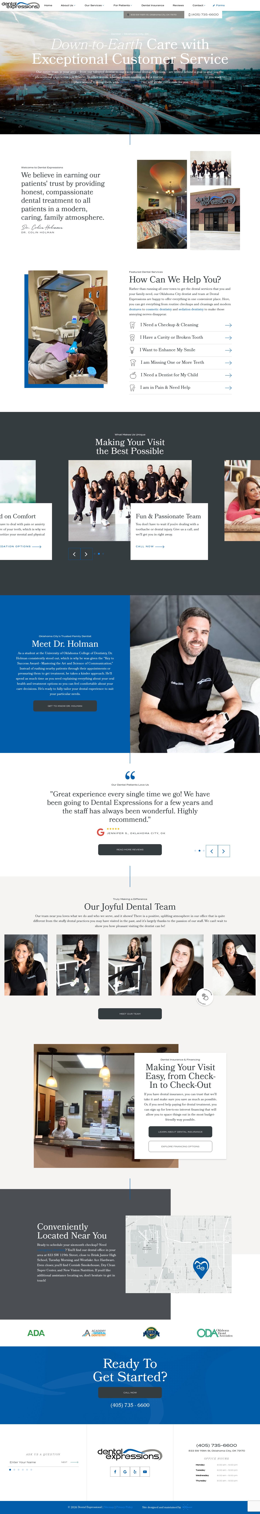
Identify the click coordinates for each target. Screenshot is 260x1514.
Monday (200, 1465)
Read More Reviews (130, 849)
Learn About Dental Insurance (180, 1131)
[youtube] (145, 1472)
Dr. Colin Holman (37, 232)
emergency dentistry (51, 1250)
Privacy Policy (124, 1507)
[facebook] (115, 1472)
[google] (125, 1472)
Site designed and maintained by (162, 1507)
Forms (220, 5)
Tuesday (200, 1470)
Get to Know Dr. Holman (65, 706)
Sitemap (109, 1507)
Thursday (201, 1480)
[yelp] (135, 1472)
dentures (135, 309)
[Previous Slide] (74, 554)
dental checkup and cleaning (184, 77)
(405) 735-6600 (205, 14)
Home (48, 5)
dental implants (130, 82)
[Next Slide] (86, 554)
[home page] (21, 5)
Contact (198, 5)
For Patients (122, 5)
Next (64, 1462)
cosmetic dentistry (159, 309)
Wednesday (202, 1475)
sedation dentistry (191, 309)
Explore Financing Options (180, 1146)
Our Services (93, 5)
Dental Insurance (152, 5)
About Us (67, 5)
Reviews (178, 5)
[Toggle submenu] (74, 5)
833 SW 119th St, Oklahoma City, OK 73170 (154, 14)
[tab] (94, 554)
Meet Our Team (130, 1013)
